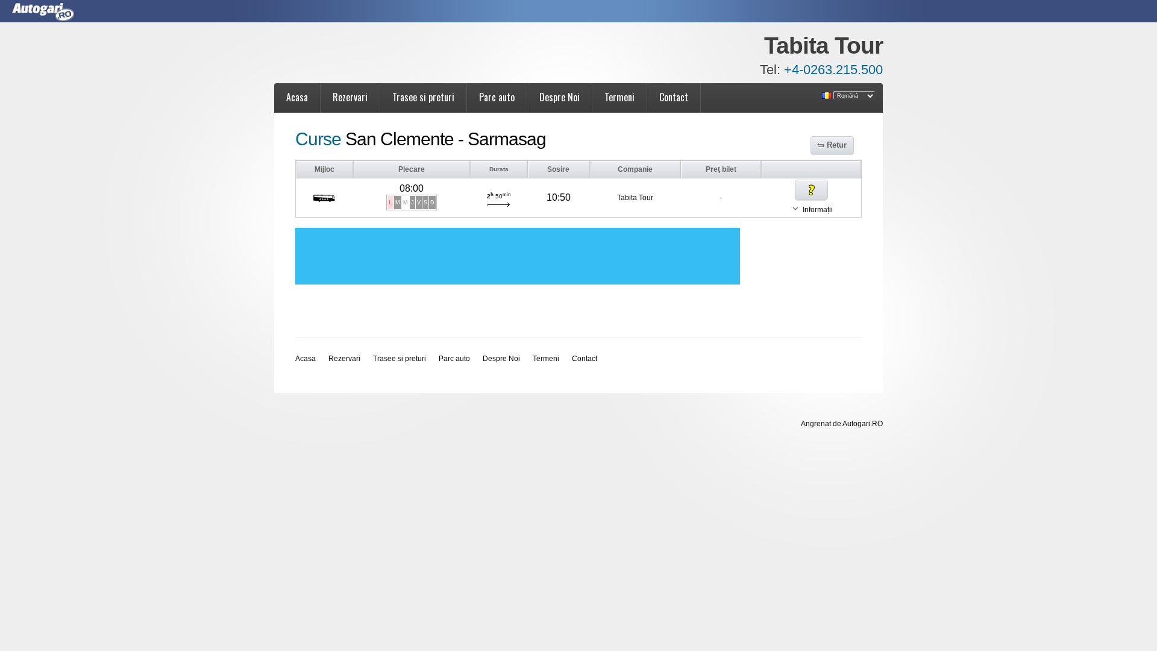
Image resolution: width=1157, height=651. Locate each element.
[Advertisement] (517, 256)
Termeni (619, 97)
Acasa (297, 97)
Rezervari (350, 97)
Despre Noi (559, 97)
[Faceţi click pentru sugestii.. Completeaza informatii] (811, 190)
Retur (837, 144)
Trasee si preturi (423, 97)
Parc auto (497, 97)
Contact (673, 97)
